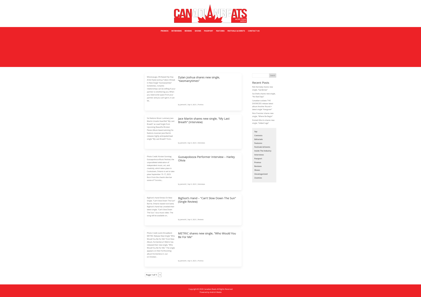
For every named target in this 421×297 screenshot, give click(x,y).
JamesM (183, 105)
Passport (258, 158)
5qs (255, 131)
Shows (257, 170)
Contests (258, 135)
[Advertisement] (210, 49)
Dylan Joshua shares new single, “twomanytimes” (199, 79)
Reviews (201, 219)
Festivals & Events (262, 147)
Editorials (258, 139)
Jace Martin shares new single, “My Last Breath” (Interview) (204, 120)
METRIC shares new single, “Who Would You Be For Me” (207, 235)
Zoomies (258, 178)
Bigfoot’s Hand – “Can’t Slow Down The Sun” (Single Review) (207, 200)
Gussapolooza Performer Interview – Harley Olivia (206, 158)
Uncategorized (261, 174)
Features (258, 143)
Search (272, 75)
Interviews (201, 143)
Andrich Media (215, 292)
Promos (200, 105)
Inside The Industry (262, 151)
